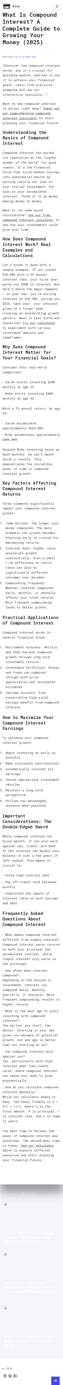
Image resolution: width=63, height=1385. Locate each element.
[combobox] (55, 1381)
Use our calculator (37, 1146)
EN (55, 1380)
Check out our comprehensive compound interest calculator (32, 113)
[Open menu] (56, 6)
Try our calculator (39, 323)
